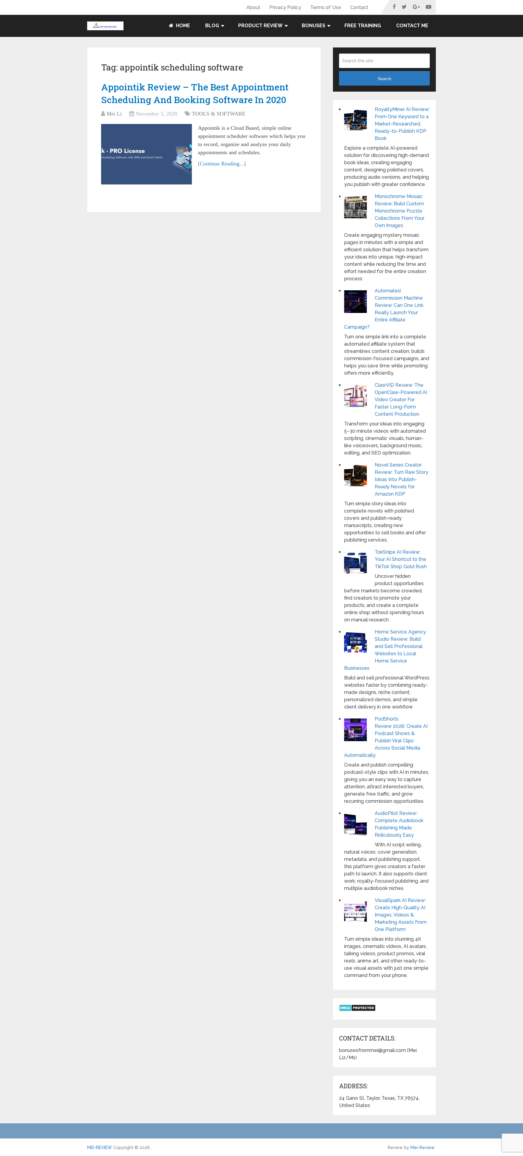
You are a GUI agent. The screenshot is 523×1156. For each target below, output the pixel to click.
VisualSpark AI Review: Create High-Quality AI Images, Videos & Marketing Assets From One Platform (401, 914)
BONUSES (313, 25)
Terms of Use (325, 7)
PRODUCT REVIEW (260, 25)
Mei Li (114, 114)
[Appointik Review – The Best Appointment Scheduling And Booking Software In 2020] (146, 154)
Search (384, 78)
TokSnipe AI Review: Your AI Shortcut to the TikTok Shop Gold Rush (401, 559)
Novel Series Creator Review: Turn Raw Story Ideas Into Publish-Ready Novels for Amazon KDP (401, 479)
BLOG (212, 25)
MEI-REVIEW (99, 1147)
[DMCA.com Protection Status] (357, 1010)
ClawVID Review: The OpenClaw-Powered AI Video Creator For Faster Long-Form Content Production (401, 399)
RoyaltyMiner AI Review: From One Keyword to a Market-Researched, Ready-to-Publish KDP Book (402, 123)
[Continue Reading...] (222, 164)
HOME (182, 25)
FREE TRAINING (362, 25)
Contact (359, 7)
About (253, 7)
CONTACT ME (412, 25)
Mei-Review (422, 1147)
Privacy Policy (285, 7)
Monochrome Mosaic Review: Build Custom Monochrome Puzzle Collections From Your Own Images (399, 211)
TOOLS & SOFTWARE (218, 114)
